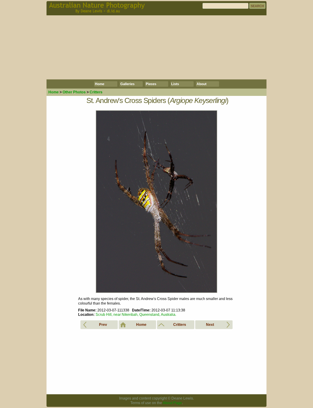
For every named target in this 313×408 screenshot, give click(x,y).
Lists (175, 84)
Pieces (151, 84)
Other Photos (74, 92)
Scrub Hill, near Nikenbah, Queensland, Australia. (136, 314)
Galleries (127, 84)
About (201, 84)
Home (99, 84)
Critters (96, 92)
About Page (172, 403)
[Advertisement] (156, 47)
